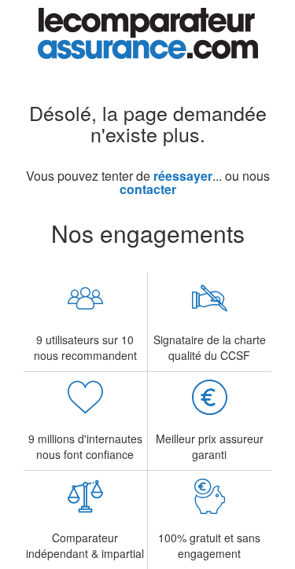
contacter (148, 189)
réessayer (182, 176)
